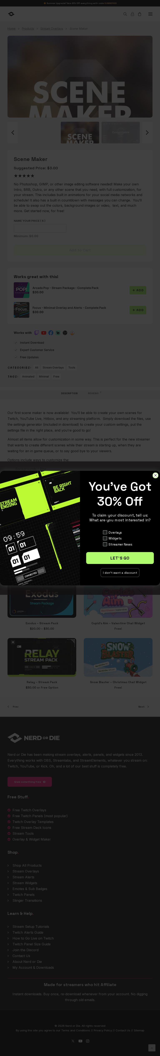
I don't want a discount (120, 572)
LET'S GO (120, 558)
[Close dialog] (155, 475)
